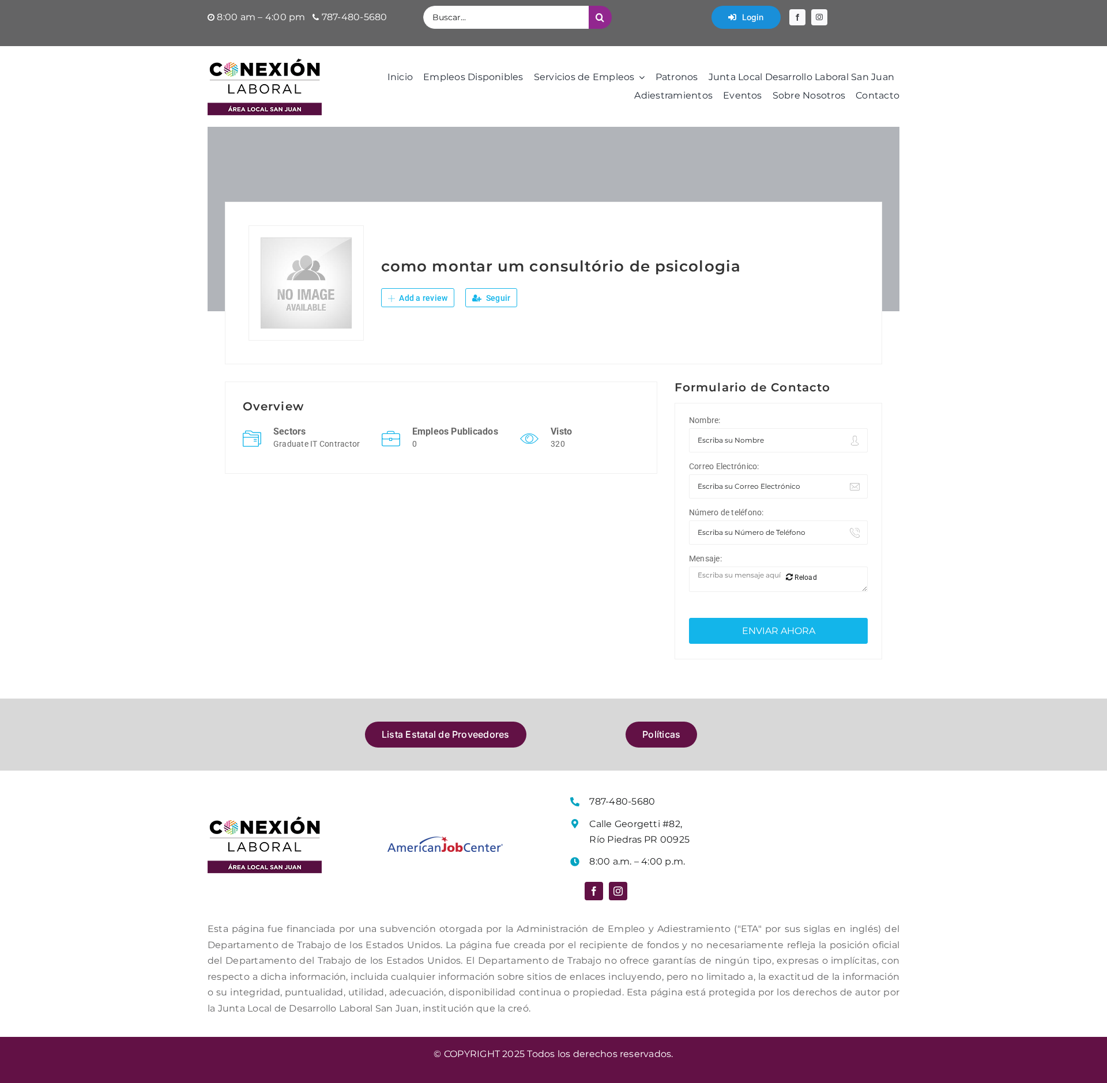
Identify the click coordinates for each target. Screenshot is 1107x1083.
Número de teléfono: (726, 512)
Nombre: (705, 420)
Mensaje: (705, 558)
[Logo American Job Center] (445, 840)
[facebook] (797, 17)
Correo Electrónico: (724, 466)
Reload (805, 577)
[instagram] (819, 17)
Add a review (422, 298)
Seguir (497, 298)
